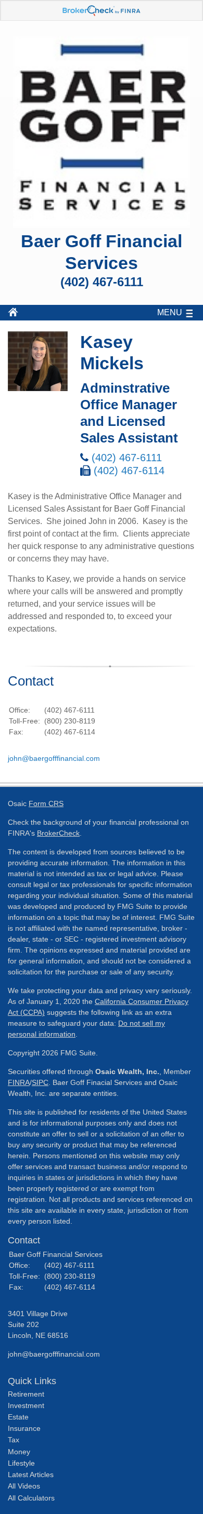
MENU (169, 312)
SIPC (40, 1082)
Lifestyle (21, 1463)
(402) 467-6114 (129, 470)
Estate (18, 1417)
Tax (13, 1440)
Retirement (26, 1394)
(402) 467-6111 (127, 457)
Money (19, 1452)
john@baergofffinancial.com (54, 758)
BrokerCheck (58, 833)
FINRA (19, 1082)
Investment (26, 1405)
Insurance (24, 1428)
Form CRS (46, 803)
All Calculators (31, 1498)
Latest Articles (31, 1474)
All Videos (24, 1486)
